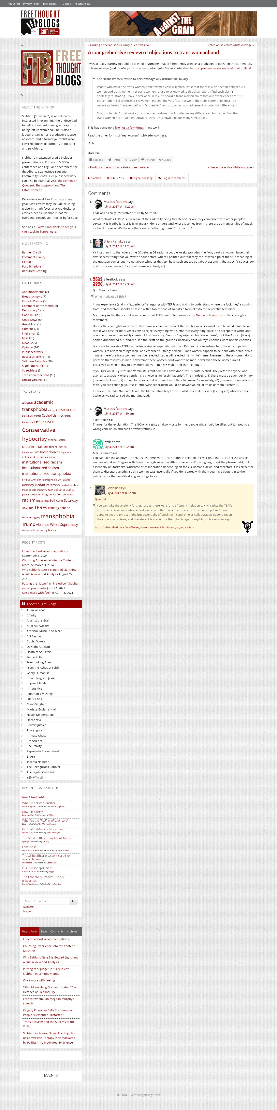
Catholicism (51, 415)
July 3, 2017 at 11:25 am (119, 246)
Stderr (31, 756)
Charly (46, 841)
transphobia (57, 516)
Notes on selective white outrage (229, 45)
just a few (128, 127)
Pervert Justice (36, 725)
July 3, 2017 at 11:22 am (119, 206)
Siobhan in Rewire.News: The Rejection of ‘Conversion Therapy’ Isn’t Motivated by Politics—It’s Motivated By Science (49, 1037)
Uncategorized (32, 380)
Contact (27, 262)
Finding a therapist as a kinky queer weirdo (119, 45)
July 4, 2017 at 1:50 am (119, 413)
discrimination (35, 446)
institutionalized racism (42, 462)
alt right (52, 410)
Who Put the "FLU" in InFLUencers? (45, 820)
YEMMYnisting (36, 777)
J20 (59, 479)
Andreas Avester (38, 626)
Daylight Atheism (38, 647)
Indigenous (65, 452)
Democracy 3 (31, 310)
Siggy (51, 871)
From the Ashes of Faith (43, 667)
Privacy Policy (31, 3)
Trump (28, 524)
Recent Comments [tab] (52, 931)
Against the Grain (38, 620)
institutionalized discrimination (38, 457)
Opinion (27, 347)
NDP (50, 489)
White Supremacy (64, 524)
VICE (54, 181)
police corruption (31, 494)
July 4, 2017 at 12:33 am (119, 284)
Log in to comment (174, 178)
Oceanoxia (34, 720)
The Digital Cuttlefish (41, 772)
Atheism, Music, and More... (45, 631)
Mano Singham (37, 704)
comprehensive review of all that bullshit (223, 68)
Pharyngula (34, 730)
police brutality (64, 490)
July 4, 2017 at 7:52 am (119, 447)
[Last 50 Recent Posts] (33, 796)
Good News (30, 320)
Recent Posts (82, 3)
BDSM (61, 410)
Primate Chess (36, 735)
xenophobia (47, 530)
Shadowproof (44, 185)
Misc (25, 338)
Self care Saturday (34, 361)
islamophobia (49, 479)
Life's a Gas (34, 699)
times (140, 127)
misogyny (42, 489)
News (26, 343)
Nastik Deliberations (40, 715)
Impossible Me (37, 683)
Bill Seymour (35, 636)
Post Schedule (31, 266)
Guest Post (29, 324)
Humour (27, 329)
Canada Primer (32, 301)
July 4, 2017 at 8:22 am (121, 493)
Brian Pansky (113, 241)
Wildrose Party (30, 530)
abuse (27, 402)
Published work (32, 352)
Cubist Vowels (36, 641)
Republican (42, 500)
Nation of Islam (206, 315)
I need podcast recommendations (45, 551)
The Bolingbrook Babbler (43, 767)
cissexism (44, 421)
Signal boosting (32, 366)
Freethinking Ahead (40, 662)
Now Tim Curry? (32, 811)
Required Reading (34, 271)
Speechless (29, 370)
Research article (33, 356)
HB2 (37, 452)
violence (42, 524)
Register (28, 907)
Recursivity (34, 746)
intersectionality (32, 479)
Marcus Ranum (49, 823)
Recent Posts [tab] (29, 931)
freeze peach (58, 447)
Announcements (33, 292)
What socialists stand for (38, 803)
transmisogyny (31, 517)
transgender (59, 507)
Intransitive (34, 688)
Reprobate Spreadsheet (43, 751)
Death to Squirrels (39, 652)
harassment (28, 452)
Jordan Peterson (47, 485)
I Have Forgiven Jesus (41, 678)
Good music (30, 315)
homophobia (49, 452)
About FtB (14, 3)
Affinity (31, 615)
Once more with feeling (38, 593)
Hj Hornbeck (63, 850)
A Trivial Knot (36, 610)
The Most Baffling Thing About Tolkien (47, 838)
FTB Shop (65, 3)
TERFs (40, 507)
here (163, 135)
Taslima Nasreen (38, 762)
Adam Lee (56, 884)
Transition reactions (35, 375)
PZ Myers (51, 815)
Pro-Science (35, 741)
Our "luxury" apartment (37, 868)
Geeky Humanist (38, 673)
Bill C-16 (70, 410)
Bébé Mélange (53, 832)
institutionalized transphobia (46, 473)
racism (28, 500)
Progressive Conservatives (58, 494)
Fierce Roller (35, 657)
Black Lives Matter (31, 415)
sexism (27, 508)
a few (116, 127)
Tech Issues (50, 3)
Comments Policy (33, 257)
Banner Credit (31, 252)
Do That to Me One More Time (42, 829)
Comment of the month (38, 306)
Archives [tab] (72, 931)
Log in (27, 911)
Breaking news (32, 296)
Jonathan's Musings (40, 694)
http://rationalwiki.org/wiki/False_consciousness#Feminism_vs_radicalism (144, 527)
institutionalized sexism (40, 467)
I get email (29, 333)
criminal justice (56, 440)
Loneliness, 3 (30, 847)
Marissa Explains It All (42, 709)
